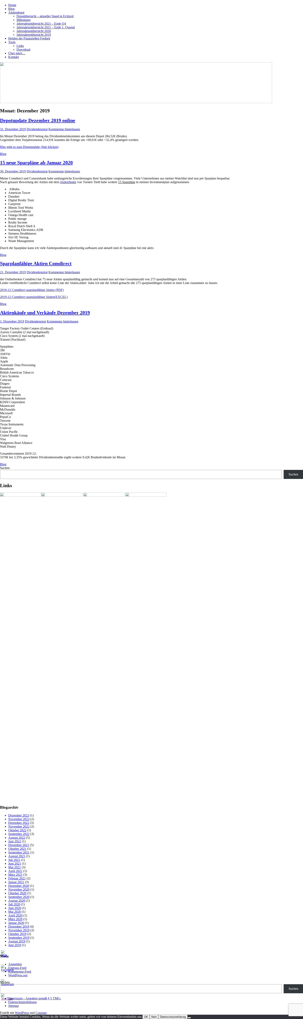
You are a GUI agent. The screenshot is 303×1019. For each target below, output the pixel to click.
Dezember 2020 (18, 885)
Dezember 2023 (18, 815)
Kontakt (13, 57)
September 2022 (18, 834)
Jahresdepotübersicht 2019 (33, 34)
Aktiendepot (16, 12)
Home (12, 5)
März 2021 (15, 874)
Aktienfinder (68, 182)
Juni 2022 (14, 841)
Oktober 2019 (17, 934)
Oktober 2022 (17, 830)
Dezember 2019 (18, 926)
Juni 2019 (14, 945)
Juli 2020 (14, 904)
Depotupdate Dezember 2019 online (37, 120)
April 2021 (15, 871)
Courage (41, 1012)
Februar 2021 (17, 878)
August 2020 (16, 900)
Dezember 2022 (18, 823)
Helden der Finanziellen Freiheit (29, 38)
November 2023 (18, 819)
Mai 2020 (14, 911)
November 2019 (18, 930)
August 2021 (16, 856)
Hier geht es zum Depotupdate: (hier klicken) (29, 147)
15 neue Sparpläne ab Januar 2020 (36, 162)
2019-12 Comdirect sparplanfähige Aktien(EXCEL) (34, 297)
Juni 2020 (14, 908)
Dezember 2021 (18, 845)
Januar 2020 (16, 923)
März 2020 (15, 919)
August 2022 (16, 837)
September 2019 (18, 937)
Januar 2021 (16, 882)
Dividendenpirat (37, 129)
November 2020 (18, 889)
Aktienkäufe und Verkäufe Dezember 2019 (45, 312)
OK (146, 1016)
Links (20, 46)
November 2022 (18, 826)
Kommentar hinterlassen (64, 129)
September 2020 (18, 897)
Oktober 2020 (17, 893)
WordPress (22, 1012)
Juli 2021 (14, 860)
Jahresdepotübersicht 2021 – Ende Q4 (41, 23)
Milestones (23, 20)
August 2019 (16, 941)
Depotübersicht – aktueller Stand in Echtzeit (45, 16)
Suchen (5, 468)
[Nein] (189, 1017)
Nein (154, 1016)
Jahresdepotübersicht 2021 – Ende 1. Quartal (45, 27)
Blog (11, 8)
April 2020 (15, 915)
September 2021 (18, 852)
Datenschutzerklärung (173, 1016)
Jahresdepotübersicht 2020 (33, 31)
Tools (11, 42)
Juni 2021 (14, 863)
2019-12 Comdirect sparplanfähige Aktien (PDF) (32, 290)
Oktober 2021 (17, 848)
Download (23, 49)
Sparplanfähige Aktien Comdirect (36, 263)
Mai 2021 (14, 867)
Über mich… (16, 53)
